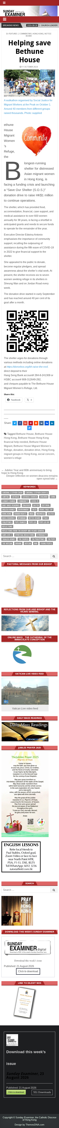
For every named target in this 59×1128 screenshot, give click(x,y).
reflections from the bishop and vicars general (23, 530)
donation (18, 450)
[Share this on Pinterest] (30, 423)
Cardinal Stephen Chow (12, 492)
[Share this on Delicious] (29, 428)
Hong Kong (38, 34)
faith (34, 509)
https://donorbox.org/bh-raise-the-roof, (27, 366)
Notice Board (34, 518)
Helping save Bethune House (29, 51)
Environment (23, 509)
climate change (8, 501)
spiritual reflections (24, 534)
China (53, 496)
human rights (20, 513)
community (23, 501)
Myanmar (22, 518)
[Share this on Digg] (47, 423)
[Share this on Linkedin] (52, 423)
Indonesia (41, 513)
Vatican (28, 543)
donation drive (32, 450)
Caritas (5, 496)
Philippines (7, 522)
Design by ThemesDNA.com (29, 1124)
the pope (51, 539)
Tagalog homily (8, 539)
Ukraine (18, 543)
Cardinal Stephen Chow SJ (36, 492)
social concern (46, 454)
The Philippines (38, 539)
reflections (7, 526)
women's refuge (13, 458)
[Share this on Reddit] (36, 423)
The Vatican (7, 543)
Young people (46, 543)
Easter (36, 505)
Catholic (15, 496)
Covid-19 (34, 501)
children (44, 496)
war (35, 543)
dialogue (26, 505)
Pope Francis (20, 522)
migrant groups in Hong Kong (20, 454)
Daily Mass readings (11, 505)
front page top (46, 509)
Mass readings (8, 518)
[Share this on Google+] (25, 423)
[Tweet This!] (14, 423)
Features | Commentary (20, 34)
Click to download (28, 971)
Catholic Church (29, 496)
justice (51, 513)
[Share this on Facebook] (20, 423)
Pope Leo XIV (44, 522)
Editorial (46, 505)
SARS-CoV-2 (7, 534)
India (31, 513)
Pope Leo (32, 522)
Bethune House (25, 434)
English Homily (8, 509)
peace (45, 518)
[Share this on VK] (41, 423)
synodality (42, 534)
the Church (23, 539)
